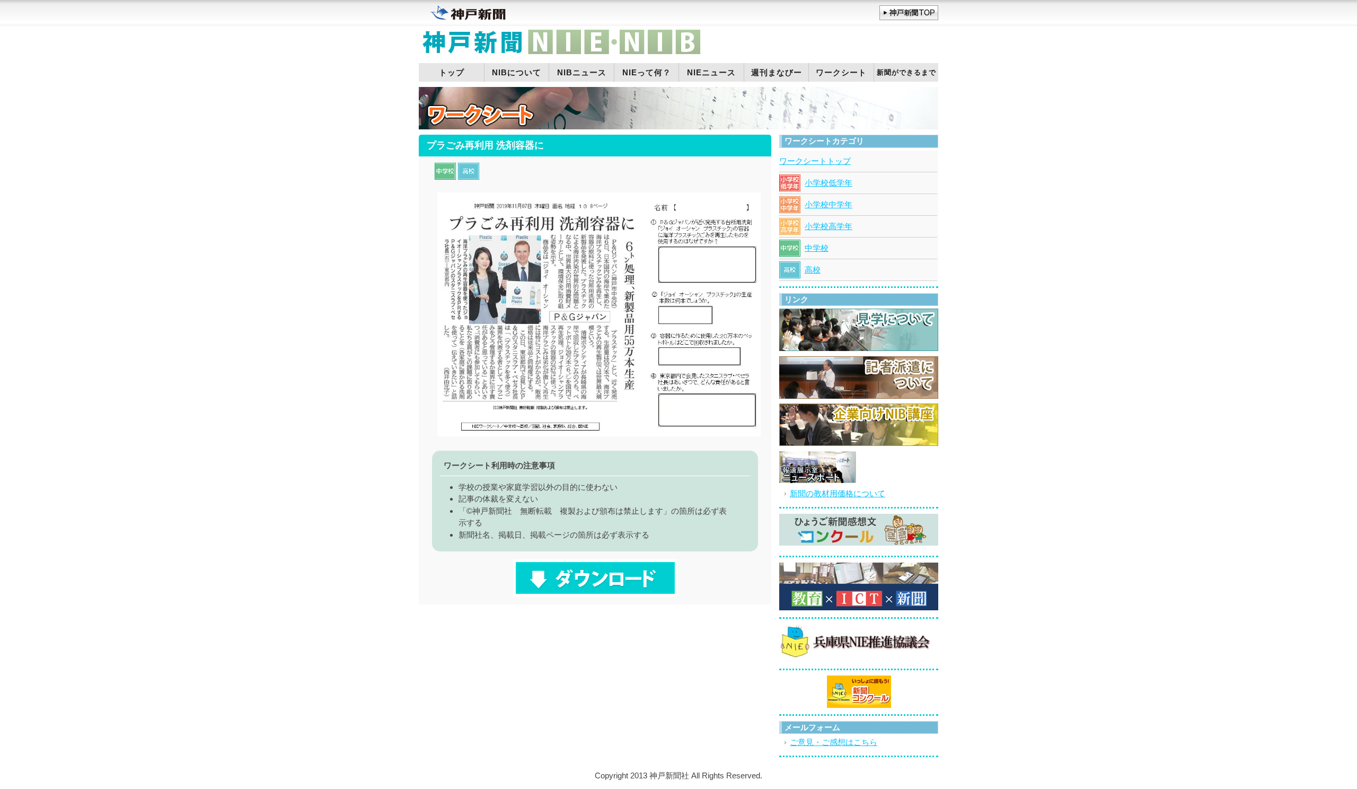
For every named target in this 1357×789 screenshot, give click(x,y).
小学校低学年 (828, 182)
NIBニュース (581, 72)
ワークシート (841, 72)
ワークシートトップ (815, 160)
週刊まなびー (776, 72)
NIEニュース (711, 72)
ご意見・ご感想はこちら (833, 742)
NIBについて (516, 72)
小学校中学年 (828, 204)
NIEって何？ (646, 72)
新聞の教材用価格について (837, 493)
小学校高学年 (828, 226)
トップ (451, 72)
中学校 (817, 247)
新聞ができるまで (906, 72)
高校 (813, 269)
